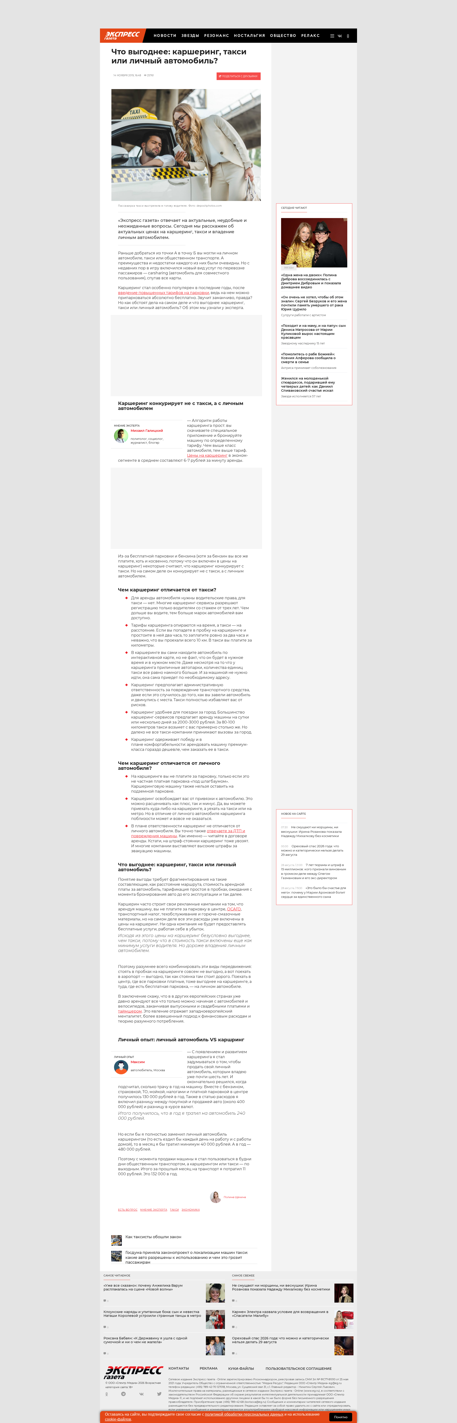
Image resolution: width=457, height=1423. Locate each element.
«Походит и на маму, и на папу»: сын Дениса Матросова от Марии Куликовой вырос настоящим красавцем (313, 332)
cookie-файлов (118, 1419)
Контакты (179, 1368)
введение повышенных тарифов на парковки (163, 292)
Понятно (341, 1417)
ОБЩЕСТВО (283, 35)
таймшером (130, 1011)
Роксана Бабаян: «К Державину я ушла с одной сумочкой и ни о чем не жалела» (145, 1340)
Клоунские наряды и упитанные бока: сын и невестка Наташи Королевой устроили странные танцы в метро (152, 1314)
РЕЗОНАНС (216, 35)
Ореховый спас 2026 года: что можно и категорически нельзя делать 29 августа (280, 1340)
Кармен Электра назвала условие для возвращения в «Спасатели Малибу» (280, 1314)
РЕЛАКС (310, 35)
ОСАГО (234, 909)
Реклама (209, 1368)
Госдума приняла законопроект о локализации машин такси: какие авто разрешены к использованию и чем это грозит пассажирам (186, 1257)
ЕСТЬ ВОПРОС (127, 1209)
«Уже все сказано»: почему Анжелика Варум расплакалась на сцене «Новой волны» (143, 1288)
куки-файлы (241, 1368)
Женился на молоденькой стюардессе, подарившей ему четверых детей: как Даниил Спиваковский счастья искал (308, 384)
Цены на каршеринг (207, 455)
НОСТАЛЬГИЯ (249, 35)
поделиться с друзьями (239, 76)
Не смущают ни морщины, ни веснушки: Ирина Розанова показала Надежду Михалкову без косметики (281, 1288)
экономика (191, 1209)
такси (174, 1209)
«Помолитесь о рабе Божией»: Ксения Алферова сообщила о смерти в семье (308, 358)
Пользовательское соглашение (299, 1368)
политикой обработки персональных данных (244, 1414)
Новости (165, 35)
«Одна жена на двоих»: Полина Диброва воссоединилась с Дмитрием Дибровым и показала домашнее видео (311, 281)
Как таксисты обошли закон (153, 1237)
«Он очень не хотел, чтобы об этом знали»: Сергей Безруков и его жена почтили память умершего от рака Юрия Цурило (314, 303)
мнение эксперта (153, 1209)
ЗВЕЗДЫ (190, 35)
